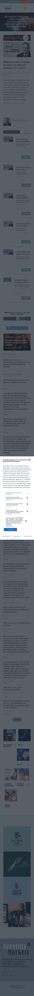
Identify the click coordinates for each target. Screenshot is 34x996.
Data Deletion (6, 536)
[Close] (30, 460)
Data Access (17, 536)
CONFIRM (10, 529)
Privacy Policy (28, 536)
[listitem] (17, 493)
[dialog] (17, 498)
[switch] (26, 498)
